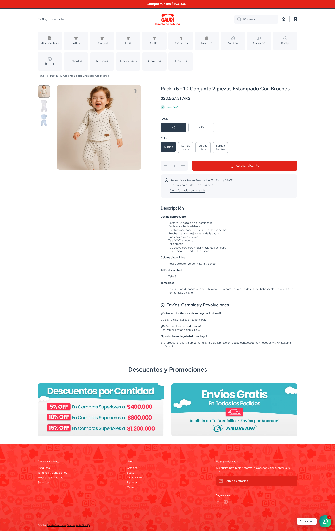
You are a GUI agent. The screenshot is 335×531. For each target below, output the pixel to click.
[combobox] (256, 19)
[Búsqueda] (237, 19)
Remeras (132, 482)
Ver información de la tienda (187, 190)
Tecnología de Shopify (78, 525)
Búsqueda (44, 468)
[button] (295, 19)
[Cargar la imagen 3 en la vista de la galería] (44, 120)
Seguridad (44, 482)
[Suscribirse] (292, 481)
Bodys (130, 472)
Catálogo (132, 468)
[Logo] (167, 19)
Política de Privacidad (50, 477)
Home (41, 75)
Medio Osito (134, 477)
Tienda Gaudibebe (56, 525)
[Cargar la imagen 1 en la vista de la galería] (44, 91)
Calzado (131, 487)
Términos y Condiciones (52, 472)
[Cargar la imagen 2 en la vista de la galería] (44, 106)
